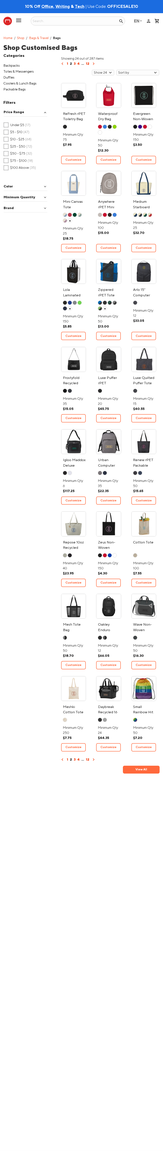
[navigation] (62, 65)
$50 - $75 (18, 153)
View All (141, 769)
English (136, 21)
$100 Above (20, 168)
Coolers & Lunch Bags (20, 83)
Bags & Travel (39, 38)
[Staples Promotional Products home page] (7, 21)
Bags (57, 38)
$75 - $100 (18, 160)
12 (87, 64)
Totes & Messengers (18, 71)
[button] (25, 112)
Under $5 (17, 125)
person (148, 21)
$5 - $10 (16, 132)
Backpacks (11, 66)
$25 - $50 (18, 146)
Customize (73, 159)
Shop (20, 38)
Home (8, 38)
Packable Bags (14, 89)
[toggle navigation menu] (18, 22)
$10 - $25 (17, 139)
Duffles (8, 77)
